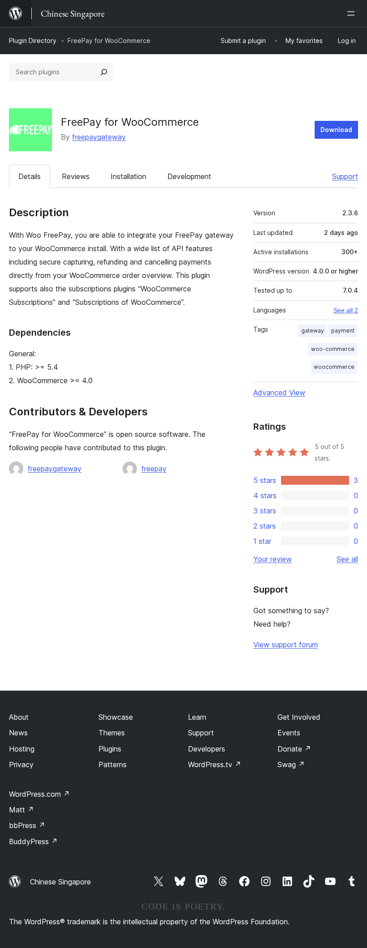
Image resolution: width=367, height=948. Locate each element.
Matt (21, 809)
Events (288, 732)
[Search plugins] (104, 72)
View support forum (285, 644)
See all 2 (345, 310)
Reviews (76, 176)
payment (342, 330)
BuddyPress (33, 841)
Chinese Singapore (60, 881)
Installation (128, 176)
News (18, 732)
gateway (312, 330)
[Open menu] (352, 13)
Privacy (21, 764)
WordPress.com (39, 794)
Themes (111, 732)
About (19, 717)
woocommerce (334, 366)
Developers (206, 748)
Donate (294, 748)
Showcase (115, 717)
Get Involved (298, 717)
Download (336, 129)
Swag (291, 764)
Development (189, 176)
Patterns (112, 764)
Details (29, 176)
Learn (197, 717)
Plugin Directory (32, 40)
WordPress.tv (214, 764)
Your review (272, 559)
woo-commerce (332, 349)
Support (345, 176)
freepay (153, 468)
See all (347, 559)
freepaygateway (99, 136)
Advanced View (279, 392)
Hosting (21, 748)
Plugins (109, 748)
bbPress (27, 825)
